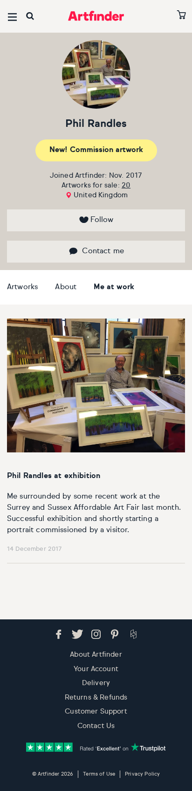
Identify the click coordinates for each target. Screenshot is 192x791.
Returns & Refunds (96, 697)
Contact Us (96, 725)
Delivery (96, 683)
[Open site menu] (12, 17)
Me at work (114, 287)
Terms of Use (99, 774)
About (65, 287)
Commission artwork (96, 150)
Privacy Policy (142, 774)
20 (126, 185)
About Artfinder (96, 654)
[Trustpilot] (96, 747)
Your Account (96, 669)
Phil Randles (95, 124)
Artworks (22, 287)
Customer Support (96, 711)
